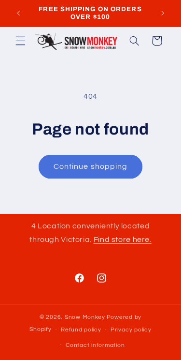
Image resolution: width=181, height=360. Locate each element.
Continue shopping (90, 166)
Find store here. (123, 239)
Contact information (95, 345)
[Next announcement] (162, 13)
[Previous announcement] (18, 13)
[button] (20, 41)
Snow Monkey (85, 317)
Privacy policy (131, 329)
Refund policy (81, 329)
